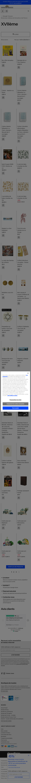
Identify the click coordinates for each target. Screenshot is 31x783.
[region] (15, 391)
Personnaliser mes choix (15, 399)
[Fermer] (28, 373)
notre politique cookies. (12, 395)
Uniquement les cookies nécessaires (15, 403)
